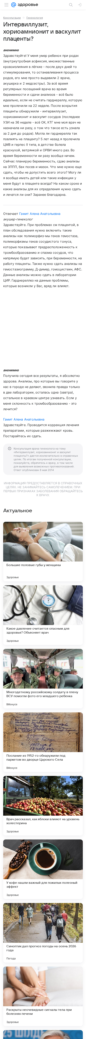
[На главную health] (27, 5)
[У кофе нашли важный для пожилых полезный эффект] (43, 869)
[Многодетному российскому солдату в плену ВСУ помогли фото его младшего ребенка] (43, 678)
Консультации (12, 17)
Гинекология (34, 17)
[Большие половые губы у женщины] (43, 551)
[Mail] (13, 5)
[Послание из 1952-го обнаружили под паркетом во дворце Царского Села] (43, 742)
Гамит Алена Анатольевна (39, 214)
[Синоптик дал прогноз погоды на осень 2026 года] (43, 933)
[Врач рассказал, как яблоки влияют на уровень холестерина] (43, 805)
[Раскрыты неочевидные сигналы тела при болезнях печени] (43, 996)
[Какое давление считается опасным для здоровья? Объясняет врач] (43, 615)
